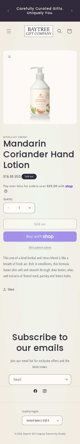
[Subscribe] (66, 379)
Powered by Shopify (56, 433)
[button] (9, 31)
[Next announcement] (72, 11)
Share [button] (11, 289)
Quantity (7, 199)
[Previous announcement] (8, 11)
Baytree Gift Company (34, 433)
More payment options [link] (40, 247)
